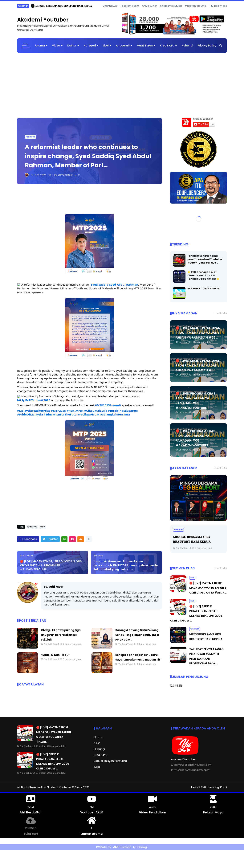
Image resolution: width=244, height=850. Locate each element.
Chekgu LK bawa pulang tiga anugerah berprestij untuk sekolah (61, 638)
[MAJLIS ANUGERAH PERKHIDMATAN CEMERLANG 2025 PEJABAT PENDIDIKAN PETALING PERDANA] (198, 501)
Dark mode (220, 11)
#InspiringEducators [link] (123, 413)
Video (56, 48)
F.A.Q (97, 746)
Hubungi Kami (218, 790)
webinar (194, 631)
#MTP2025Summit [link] (108, 408)
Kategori (90, 48)
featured (30, 139)
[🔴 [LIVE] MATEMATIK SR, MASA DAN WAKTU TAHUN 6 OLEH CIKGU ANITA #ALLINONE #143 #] (27, 7)
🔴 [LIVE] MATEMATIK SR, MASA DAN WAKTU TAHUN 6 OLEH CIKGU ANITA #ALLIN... (79, 5)
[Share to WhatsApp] (64, 542)
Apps (97, 770)
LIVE (20, 5)
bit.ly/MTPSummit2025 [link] (33, 403)
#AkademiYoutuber (170, 11)
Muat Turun (145, 48)
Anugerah (123, 48)
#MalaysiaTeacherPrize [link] (33, 413)
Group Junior (149, 11)
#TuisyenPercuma (195, 11)
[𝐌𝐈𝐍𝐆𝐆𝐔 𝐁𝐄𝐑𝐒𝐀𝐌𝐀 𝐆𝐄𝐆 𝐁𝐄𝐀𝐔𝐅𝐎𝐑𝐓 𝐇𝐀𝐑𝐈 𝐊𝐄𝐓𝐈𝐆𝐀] (178, 645)
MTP (42, 529)
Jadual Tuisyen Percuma (110, 764)
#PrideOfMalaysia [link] (30, 417)
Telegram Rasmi (130, 11)
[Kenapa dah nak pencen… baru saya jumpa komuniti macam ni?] (102, 675)
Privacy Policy (206, 48)
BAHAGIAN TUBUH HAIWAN (203, 291)
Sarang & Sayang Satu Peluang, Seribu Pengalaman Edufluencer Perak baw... (137, 638)
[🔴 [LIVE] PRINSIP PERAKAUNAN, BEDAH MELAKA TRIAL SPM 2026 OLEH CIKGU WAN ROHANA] (178, 617)
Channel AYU (110, 11)
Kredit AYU (167, 48)
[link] (114, 287)
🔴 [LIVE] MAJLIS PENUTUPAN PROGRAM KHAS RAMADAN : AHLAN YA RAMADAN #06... (198, 336)
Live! (106, 48)
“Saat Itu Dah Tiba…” (55, 658)
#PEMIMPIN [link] (75, 413)
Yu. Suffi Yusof (53, 590)
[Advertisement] (122, 86)
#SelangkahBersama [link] (115, 417)
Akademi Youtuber (42, 22)
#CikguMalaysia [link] (95, 413)
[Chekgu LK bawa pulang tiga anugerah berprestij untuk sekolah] (27, 651)
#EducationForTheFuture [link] (62, 417)
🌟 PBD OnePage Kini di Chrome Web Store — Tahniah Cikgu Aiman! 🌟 (203, 278)
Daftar (71, 48)
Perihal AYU (198, 790)
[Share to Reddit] (80, 542)
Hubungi (187, 48)
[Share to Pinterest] (72, 542)
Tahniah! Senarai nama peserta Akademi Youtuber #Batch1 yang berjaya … (204, 262)
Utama (40, 48)
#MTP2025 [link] (58, 413)
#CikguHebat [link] (90, 417)
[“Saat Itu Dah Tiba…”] (27, 675)
